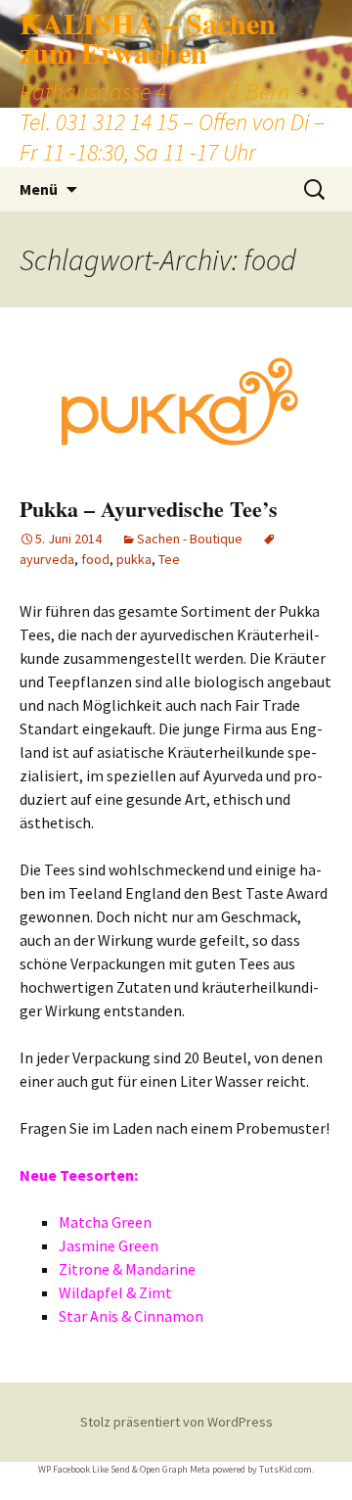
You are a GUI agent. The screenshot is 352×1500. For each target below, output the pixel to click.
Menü (39, 189)
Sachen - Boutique (189, 538)
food (95, 559)
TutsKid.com (285, 1469)
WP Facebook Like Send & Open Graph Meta (124, 1469)
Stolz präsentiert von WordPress (176, 1421)
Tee (169, 559)
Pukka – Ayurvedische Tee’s (149, 508)
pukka (134, 559)
